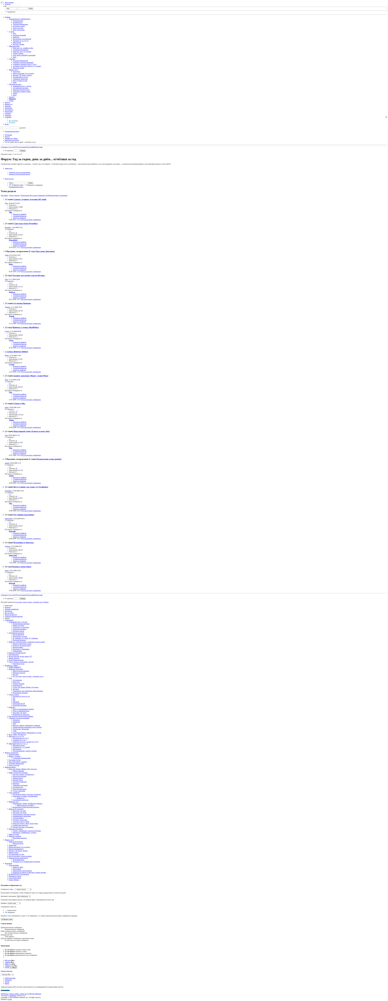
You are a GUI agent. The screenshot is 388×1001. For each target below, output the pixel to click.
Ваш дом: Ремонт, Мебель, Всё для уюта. (23, 769)
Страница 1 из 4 (6, 147)
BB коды (8, 960)
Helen (7, 355)
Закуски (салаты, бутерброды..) (23, 774)
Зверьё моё (12, 845)
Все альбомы (13, 120)
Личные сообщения (11, 609)
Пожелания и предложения (22, 871)
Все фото (12, 122)
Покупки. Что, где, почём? (22, 51)
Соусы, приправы (19, 791)
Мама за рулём (14, 834)
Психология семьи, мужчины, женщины (27, 794)
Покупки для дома (19, 811)
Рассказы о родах (19, 26)
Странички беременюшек (22, 758)
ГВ (14, 698)
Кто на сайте (9, 613)
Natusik (7, 307)
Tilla (6, 203)
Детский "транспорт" (20, 820)
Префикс (4, 903)
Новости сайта (18, 867)
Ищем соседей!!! (18, 625)
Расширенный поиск (12, 131)
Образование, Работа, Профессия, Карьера (27, 803)
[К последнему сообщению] (31, 220)
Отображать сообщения (34, 185)
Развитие (16, 37)
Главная (7, 17)
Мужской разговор (19, 640)
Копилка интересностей (21, 90)
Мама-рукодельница (16, 842)
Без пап (15, 674)
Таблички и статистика (21, 627)
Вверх (46, 602)
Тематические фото (19, 629)
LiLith (7, 331)
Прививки (16, 722)
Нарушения (17, 869)
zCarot (9, 999)
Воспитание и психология (22, 39)
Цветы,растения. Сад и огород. (19, 847)
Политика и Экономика (21, 649)
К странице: (9, 150)
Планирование (18, 21)
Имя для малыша (19, 30)
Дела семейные (14, 792)
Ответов (17, 195)
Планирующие (14, 754)
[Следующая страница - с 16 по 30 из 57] (21, 147)
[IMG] (7, 964)
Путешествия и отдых (20, 77)
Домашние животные (20, 79)
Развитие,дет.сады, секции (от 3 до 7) (26, 742)
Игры (7, 124)
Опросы (11, 97)
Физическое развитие (20, 693)
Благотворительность (16, 660)
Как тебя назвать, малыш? (18, 762)
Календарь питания (19, 705)
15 (16, 441)
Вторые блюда (18, 780)
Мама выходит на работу (25, 805)
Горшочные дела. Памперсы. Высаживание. (28, 691)
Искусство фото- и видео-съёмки (20, 856)
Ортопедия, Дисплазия (21, 729)
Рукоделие (16, 71)
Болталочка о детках (20, 636)
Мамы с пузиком (14, 756)
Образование (17, 651)
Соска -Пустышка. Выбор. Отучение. (26, 687)
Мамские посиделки (12, 140)
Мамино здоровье (15, 836)
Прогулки (16, 682)
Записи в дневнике (19, 218)
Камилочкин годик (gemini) (49, 459)
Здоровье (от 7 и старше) (21, 747)
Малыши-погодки (19, 673)
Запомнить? (11, 12)
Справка (8, 113)
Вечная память (18, 647)
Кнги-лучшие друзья (20, 81)
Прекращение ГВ (19, 703)
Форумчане (9, 111)
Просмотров (25, 195)
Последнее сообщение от (38, 195)
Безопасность (17, 685)
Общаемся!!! (9, 620)
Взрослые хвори (18, 68)
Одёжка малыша (18, 684)
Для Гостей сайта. (15, 878)
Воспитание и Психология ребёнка (21, 716)
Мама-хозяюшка (18, 771)
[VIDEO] (8, 966)
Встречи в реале (18, 631)
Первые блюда (18, 778)
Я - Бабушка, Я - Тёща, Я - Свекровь (25, 638)
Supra (7, 570)
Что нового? (9, 110)
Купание (16, 689)
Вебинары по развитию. (21, 714)
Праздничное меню (19, 789)
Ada (6, 435)
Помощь (8, 4)
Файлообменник (18, 860)
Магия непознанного (16, 849)
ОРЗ (14, 723)
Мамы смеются (14, 658)
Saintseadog (9, 518)
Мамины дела (13, 802)
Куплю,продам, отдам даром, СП (20, 656)
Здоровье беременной (20, 24)
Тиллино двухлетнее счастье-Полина (28, 275)
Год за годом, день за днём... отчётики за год (28, 676)
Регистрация (9, 2)
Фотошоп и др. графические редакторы (26, 861)
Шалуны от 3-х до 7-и (16, 736)
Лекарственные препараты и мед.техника (27, 727)
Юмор (15, 93)
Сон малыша (17, 680)
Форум (7, 102)
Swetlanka (8, 491)
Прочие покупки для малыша (23, 827)
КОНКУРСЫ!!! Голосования (19, 874)
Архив (7, 982)
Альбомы (8, 117)
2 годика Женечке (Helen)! (16, 352)
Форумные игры (18, 664)
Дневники (8, 108)
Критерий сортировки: (9, 896)
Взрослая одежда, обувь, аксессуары (25, 823)
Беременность (18, 22)
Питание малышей (19, 35)
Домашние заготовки (20, 785)
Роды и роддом (18, 28)
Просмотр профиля (19, 214)
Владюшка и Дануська (24, 542)
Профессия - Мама (11, 138)
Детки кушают (14, 694)
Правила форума (6, 971)
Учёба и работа (18, 53)
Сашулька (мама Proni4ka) (26, 223)
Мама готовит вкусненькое (18, 773)
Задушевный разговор (20, 88)
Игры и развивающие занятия (23, 709)
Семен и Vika (19, 403)
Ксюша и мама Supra (21, 567)
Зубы (14, 731)
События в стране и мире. (22, 91)
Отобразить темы (17, 185)
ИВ (14, 700)
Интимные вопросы (20, 838)
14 (16, 496)
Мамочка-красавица (16, 829)
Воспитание (17, 749)
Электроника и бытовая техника (24, 814)
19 (16, 468)
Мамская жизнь (14, 46)
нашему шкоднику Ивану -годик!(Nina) (31, 376)
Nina (6, 380)
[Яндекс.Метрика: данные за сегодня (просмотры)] (34, 994)
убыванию (11, 912)
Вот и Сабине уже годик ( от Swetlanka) (31, 487)
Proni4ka (8, 227)
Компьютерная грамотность (18, 858)
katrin (6, 407)
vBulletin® (12, 995)
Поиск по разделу (9, 178)
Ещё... (15, 57)
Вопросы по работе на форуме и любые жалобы (29, 872)
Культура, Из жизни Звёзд (22, 645)
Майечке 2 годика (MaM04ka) (25, 327)
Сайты (11, 100)
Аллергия (16, 720)
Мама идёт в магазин (16, 809)
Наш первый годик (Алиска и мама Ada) (32, 431)
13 (16, 524)
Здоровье (12, 59)
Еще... (15, 95)
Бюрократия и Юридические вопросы (26, 807)
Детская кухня (18, 787)
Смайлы (8, 962)
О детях (11, 31)
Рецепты (8, 106)
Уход (14, 33)
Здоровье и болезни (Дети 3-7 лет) (24, 64)
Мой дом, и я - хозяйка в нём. (23, 48)
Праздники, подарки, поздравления (25, 796)
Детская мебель (18, 818)
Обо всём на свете (15, 84)
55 (16, 413)
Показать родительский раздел (19, 174)
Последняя (29, 147)
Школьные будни (19, 745)
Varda (7, 255)
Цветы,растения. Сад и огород (23, 73)
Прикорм (16, 702)
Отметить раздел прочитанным (19, 172)
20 (16, 285)
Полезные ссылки (15, 876)
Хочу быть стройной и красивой (24, 55)
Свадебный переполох (20, 800)
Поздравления (14, 654)
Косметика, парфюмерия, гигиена (24, 832)
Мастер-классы (18, 843)
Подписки (8, 611)
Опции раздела (8, 168)
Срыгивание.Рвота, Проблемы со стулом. (27, 733)
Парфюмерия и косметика (22, 816)
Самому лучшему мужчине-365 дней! (30, 199)
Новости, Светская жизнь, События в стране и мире (27, 642)
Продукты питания (19, 776)
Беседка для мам (18, 44)
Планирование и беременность (19, 19)
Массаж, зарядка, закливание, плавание (26, 725)
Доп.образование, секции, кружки (25, 751)
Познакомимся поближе (21, 624)
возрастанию (11, 910)
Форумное (8, 863)
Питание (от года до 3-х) (21, 696)
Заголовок (4, 195)
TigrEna (7, 546)
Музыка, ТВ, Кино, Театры (22, 75)
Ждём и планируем (11, 753)
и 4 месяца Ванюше (22, 303)
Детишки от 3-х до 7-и (20, 41)
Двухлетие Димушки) (45, 251)
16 (16, 233)
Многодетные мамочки (21, 671)
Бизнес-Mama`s (14, 880)
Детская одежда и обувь (21, 822)
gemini (7, 463)
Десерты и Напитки (20, 782)
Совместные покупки (20, 825)
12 (16, 385)
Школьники (17, 42)
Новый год (8, 104)
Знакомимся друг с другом (22, 86)
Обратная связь (10, 978)
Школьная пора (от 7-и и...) (18, 743)
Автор (11, 195)
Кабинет (8, 607)
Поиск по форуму (11, 615)
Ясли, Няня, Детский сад (17, 734)
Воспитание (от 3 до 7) (21, 738)
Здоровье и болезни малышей (23, 62)
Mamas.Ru (8, 980)
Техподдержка (14, 865)
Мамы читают (14, 852)
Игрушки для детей (19, 713)
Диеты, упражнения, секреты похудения (27, 831)
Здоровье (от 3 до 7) (20, 740)
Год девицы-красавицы (24, 515)
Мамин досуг (13, 70)
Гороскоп (8, 115)
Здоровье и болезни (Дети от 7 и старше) (27, 66)
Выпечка (16, 783)
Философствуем (18, 634)
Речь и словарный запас (21, 711)
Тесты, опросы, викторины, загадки (21, 662)
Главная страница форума (14, 616)
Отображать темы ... (8, 889)
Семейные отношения (20, 50)
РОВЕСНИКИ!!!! (15, 667)
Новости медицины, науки (22, 644)
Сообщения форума (19, 216)
